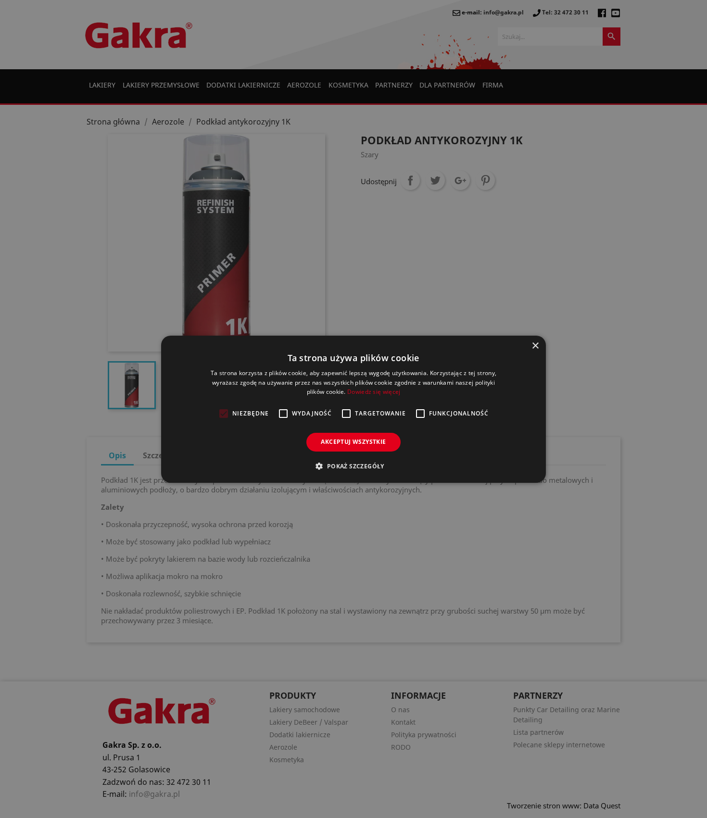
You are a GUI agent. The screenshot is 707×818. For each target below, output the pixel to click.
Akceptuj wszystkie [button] (353, 442)
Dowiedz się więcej (373, 392)
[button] (353, 466)
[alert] (353, 409)
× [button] (535, 345)
